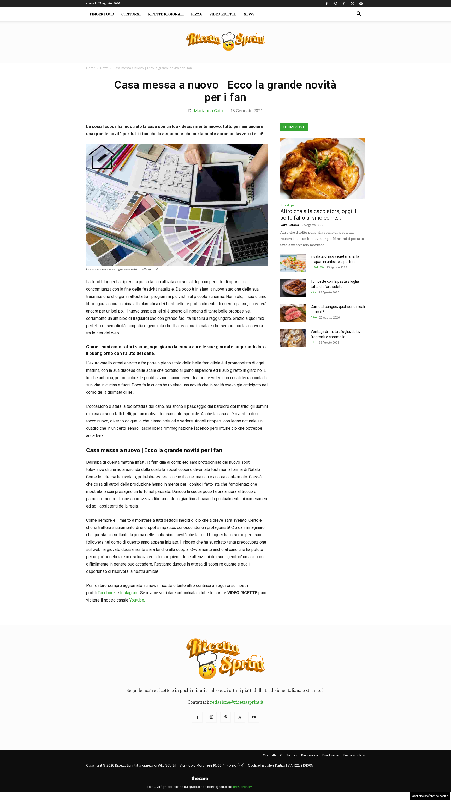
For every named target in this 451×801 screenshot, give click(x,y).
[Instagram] (335, 3)
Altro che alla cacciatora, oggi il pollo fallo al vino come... (318, 214)
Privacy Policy (354, 755)
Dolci (314, 291)
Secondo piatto (289, 205)
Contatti (269, 755)
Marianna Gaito (209, 111)
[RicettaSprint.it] (225, 42)
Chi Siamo (288, 755)
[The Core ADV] (199, 780)
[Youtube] (361, 3)
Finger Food (102, 14)
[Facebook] (326, 3)
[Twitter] (352, 3)
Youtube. (137, 600)
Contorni (131, 14)
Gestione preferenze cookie (430, 796)
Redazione (309, 755)
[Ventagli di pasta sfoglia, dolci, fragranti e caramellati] (293, 338)
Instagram (129, 592)
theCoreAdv (242, 787)
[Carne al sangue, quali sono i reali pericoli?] (293, 313)
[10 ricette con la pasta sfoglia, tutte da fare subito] (293, 288)
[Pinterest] (344, 3)
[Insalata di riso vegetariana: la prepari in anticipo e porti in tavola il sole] (293, 263)
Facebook (107, 592)
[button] (358, 14)
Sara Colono (289, 225)
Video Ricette (222, 14)
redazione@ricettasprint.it (236, 702)
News (249, 14)
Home (90, 68)
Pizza (196, 14)
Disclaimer (330, 755)
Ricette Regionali (166, 14)
